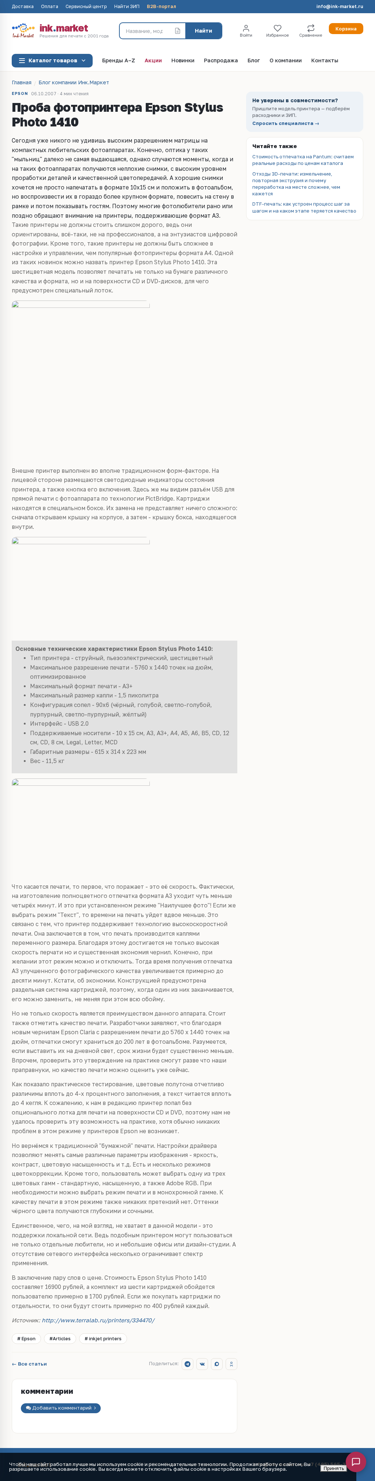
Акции (153, 60)
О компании (286, 60)
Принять (333, 1468)
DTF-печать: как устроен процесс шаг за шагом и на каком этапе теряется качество (304, 207)
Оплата (49, 6)
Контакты (324, 60)
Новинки (182, 60)
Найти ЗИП (127, 6)
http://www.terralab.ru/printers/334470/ (98, 1320)
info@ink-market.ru (339, 6)
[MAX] (217, 1364)
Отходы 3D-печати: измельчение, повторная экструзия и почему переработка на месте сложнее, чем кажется (296, 184)
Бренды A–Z (118, 60)
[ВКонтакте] (202, 1364)
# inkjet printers (103, 1338)
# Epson (26, 1338)
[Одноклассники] (231, 1364)
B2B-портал (161, 6)
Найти (203, 30)
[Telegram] (187, 1364)
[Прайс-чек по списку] (177, 30)
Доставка (23, 6)
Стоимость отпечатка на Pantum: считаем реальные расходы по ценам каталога (303, 160)
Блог (254, 60)
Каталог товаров (53, 60)
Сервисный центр (86, 6)
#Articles (60, 1338)
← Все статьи (29, 1364)
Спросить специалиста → (285, 123)
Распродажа (221, 60)
